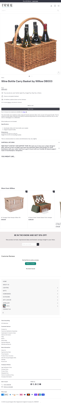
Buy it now (30, 109)
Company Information (6, 376)
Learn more (35, 1)
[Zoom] (58, 72)
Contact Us (4, 329)
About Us (3, 350)
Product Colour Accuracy (7, 355)
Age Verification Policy (6, 367)
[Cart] (55, 5)
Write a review (30, 263)
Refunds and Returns (6, 344)
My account (4, 361)
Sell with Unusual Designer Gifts (8, 357)
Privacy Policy (4, 371)
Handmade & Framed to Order (8, 333)
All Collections (4, 323)
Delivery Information (6, 335)
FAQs (2, 336)
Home (2, 77)
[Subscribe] (38, 244)
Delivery (9, 102)
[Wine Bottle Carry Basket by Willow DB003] (10, 171)
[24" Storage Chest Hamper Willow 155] (13, 206)
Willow (12, 188)
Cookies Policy (4, 369)
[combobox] (30, 10)
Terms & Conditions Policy (7, 375)
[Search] (58, 10)
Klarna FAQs (4, 340)
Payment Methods (5, 342)
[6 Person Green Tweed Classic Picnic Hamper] (41, 206)
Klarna (2, 338)
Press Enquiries (5, 354)
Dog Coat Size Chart (6, 352)
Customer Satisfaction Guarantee (9, 331)
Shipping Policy (4, 373)
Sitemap (3, 359)
